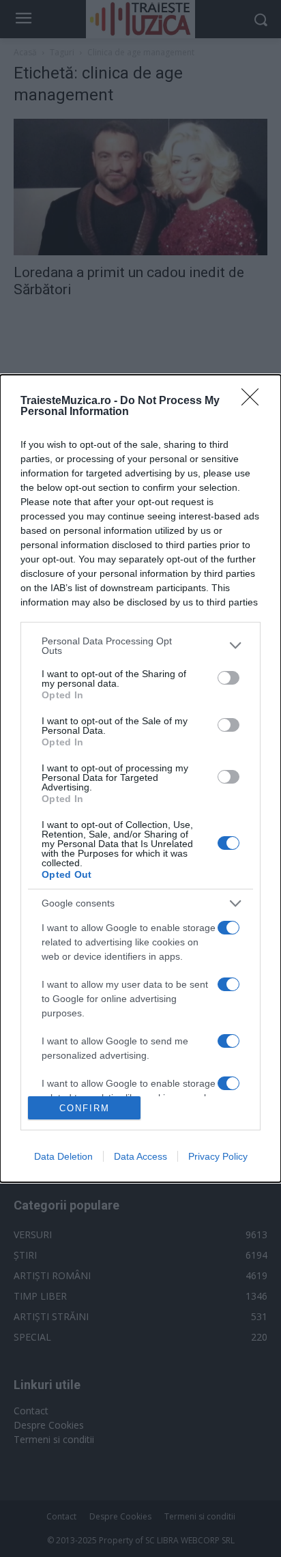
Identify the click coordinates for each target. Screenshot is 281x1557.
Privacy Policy (218, 1156)
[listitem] (140, 645)
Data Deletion (63, 1156)
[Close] (254, 401)
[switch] (228, 678)
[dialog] (140, 778)
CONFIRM (84, 1108)
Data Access (140, 1156)
